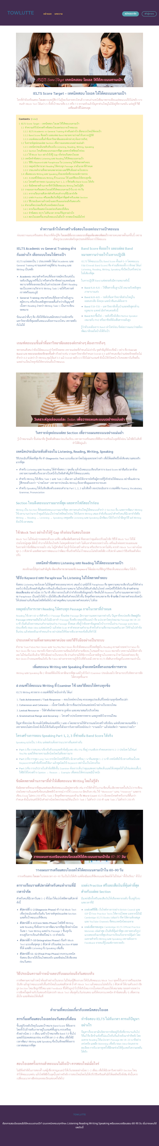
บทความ (59, 14)
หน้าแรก (47, 14)
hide (34, 119)
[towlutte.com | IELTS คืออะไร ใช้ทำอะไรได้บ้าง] (20, 13)
